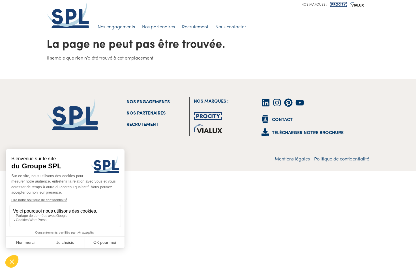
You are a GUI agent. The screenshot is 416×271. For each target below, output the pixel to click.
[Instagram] (277, 102)
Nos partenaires (158, 26)
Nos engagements (116, 26)
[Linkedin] (265, 102)
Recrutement (195, 26)
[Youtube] (299, 102)
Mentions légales (292, 158)
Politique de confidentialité (341, 158)
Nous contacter (230, 26)
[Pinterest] (288, 102)
